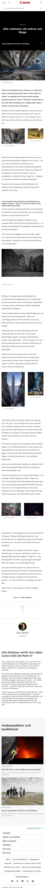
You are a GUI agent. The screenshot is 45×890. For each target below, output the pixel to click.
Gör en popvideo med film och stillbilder (19, 811)
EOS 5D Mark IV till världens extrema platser (21, 770)
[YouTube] (33, 881)
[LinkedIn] (22, 881)
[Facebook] (12, 881)
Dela (22, 611)
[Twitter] (28, 881)
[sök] (9, 2)
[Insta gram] (17, 881)
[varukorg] (3, 3)
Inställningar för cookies (32, 871)
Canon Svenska (22, 877)
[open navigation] (41, 43)
